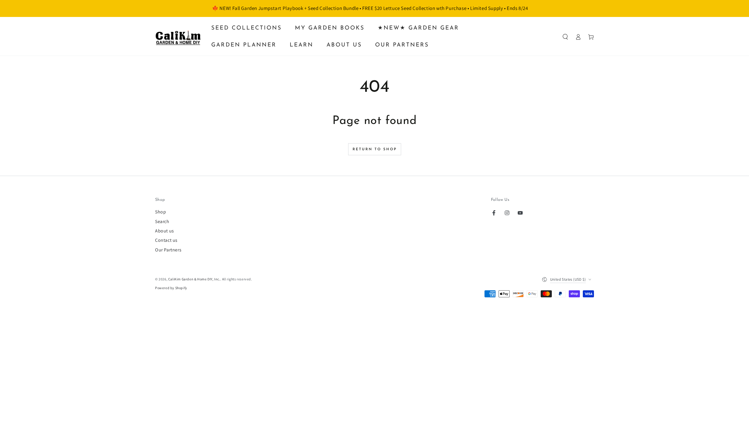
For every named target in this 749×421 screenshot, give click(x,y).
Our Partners (168, 250)
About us (164, 231)
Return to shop (375, 149)
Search (162, 221)
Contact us (166, 240)
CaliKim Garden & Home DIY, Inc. (194, 279)
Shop (160, 212)
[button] (565, 36)
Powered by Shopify (171, 288)
